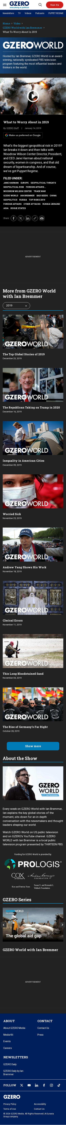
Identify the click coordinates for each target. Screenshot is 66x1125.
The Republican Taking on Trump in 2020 (31, 407)
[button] (54, 5)
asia (5, 208)
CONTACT (44, 1021)
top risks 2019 (37, 200)
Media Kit (8, 1034)
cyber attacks (32, 204)
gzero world (10, 195)
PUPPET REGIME (55, 13)
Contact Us (43, 1028)
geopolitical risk (13, 187)
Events (7, 1041)
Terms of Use (9, 1109)
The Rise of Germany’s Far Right (25, 727)
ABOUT (9, 1021)
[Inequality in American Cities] (33, 437)
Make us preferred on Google (25, 135)
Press (40, 1034)
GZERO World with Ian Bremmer (22, 27)
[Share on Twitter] (21, 218)
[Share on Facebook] (13, 218)
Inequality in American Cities (23, 460)
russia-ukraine (51, 204)
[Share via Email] (42, 218)
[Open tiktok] (59, 1085)
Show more (33, 746)
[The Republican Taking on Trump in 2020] (33, 384)
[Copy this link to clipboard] (35, 218)
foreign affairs (12, 204)
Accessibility (40, 1104)
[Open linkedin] (36, 1085)
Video (17, 23)
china (53, 195)
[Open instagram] (51, 1085)
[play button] (33, 96)
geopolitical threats (43, 183)
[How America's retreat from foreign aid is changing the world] (33, 924)
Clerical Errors (13, 620)
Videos (28, 13)
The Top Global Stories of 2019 (24, 354)
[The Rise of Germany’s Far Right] (33, 704)
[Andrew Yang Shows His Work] (33, 544)
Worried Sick (12, 514)
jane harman (11, 183)
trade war (40, 191)
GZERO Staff (12, 128)
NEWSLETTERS (15, 1057)
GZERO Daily (10, 1064)
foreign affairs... (36, 187)
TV (19, 13)
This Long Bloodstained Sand (23, 673)
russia (23, 200)
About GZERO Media (14, 1028)
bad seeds (42, 195)
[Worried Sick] (33, 491)
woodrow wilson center (17, 191)
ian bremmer (27, 195)
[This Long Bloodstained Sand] (33, 651)
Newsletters (8, 13)
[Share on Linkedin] (28, 218)
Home (6, 23)
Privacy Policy (9, 1104)
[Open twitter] (21, 1085)
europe (25, 183)
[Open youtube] (29, 1085)
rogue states (18, 208)
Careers (7, 1048)
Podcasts (39, 13)
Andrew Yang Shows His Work (24, 567)
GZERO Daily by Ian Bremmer (13, 1073)
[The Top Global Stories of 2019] (33, 331)
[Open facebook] (44, 1085)
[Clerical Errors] (33, 597)
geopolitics (10, 200)
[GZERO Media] (23, 4)
